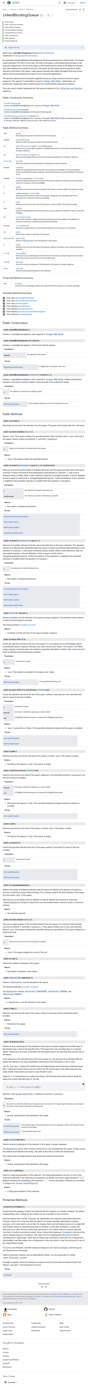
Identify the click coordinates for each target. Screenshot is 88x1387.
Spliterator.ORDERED (58, 991)
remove (19, 226)
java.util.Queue (24, 306)
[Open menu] (3, 2)
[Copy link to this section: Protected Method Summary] (35, 278)
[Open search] (59, 2)
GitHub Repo (35, 1331)
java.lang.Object (22, 303)
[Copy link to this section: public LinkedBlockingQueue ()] (32, 329)
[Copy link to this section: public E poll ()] (18, 823)
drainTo (18, 146)
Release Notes (8, 1334)
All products (7, 1367)
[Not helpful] (83, 9)
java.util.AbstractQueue (25, 298)
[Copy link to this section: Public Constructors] (30, 323)
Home (5, 9)
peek (17, 187)
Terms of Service (9, 1327)
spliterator (19, 238)
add (69, 649)
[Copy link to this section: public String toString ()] (26, 1170)
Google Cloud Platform (11, 1360)
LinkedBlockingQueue (11, 103)
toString (19, 268)
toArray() (14, 1066)
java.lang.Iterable (25, 314)
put (17, 208)
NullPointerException (11, 404)
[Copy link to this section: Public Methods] (24, 414)
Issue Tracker (64, 1327)
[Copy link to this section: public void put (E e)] (23, 842)
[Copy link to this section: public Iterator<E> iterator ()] (30, 613)
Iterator (78, 88)
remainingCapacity (23, 217)
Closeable (67, 1232)
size (17, 232)
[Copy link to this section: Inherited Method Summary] (34, 293)
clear (17, 133)
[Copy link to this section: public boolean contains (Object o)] (35, 432)
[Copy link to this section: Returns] (12, 455)
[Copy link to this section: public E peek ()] (19, 751)
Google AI (6, 1363)
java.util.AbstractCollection (26, 301)
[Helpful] (80, 9)
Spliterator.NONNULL (12, 994)
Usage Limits (7, 1331)
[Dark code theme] (83, 1084)
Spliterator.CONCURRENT (36, 991)
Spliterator (7, 238)
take (17, 245)
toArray (18, 253)
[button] (44, 47)
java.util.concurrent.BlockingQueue (32, 311)
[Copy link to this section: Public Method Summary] (30, 128)
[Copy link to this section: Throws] (12, 361)
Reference (29, 9)
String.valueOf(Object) (27, 1183)
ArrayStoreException (11, 1126)
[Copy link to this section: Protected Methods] (29, 1200)
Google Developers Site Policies (64, 1296)
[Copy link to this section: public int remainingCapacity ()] (32, 885)
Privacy (12, 1376)
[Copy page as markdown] (49, 15)
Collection (65, 88)
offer (18, 167)
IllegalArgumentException (13, 367)
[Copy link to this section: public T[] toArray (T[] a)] (27, 1041)
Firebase (6, 1356)
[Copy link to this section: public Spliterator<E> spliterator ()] (35, 977)
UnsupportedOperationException (16, 516)
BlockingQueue (19, 56)
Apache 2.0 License (34, 1296)
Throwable (8, 1275)
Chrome (6, 1352)
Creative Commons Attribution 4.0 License (65, 1294)
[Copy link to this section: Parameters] (16, 349)
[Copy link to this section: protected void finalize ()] (27, 1206)
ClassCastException (11, 522)
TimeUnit (36, 178)
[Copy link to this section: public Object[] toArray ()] (27, 1139)
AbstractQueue (45, 53)
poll (17, 193)
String (6, 268)
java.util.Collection (26, 309)
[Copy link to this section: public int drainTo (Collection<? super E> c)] (42, 540)
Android (5, 1349)
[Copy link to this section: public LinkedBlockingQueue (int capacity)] (42, 340)
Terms (5, 1376)
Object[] (6, 262)
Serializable (33, 56)
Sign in (82, 3)
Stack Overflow (65, 1331)
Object (25, 140)
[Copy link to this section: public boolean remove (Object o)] (35, 919)
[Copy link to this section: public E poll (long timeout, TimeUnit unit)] (41, 770)
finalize (17, 283)
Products (13, 9)
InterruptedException (11, 738)
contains (19, 140)
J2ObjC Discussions (38, 1327)
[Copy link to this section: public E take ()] (19, 1008)
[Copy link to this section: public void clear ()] (22, 421)
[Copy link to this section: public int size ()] (20, 958)
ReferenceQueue (61, 1248)
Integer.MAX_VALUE (52, 81)
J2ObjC (15, 2)
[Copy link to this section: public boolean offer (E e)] (28, 639)
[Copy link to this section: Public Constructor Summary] (35, 98)
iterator (18, 161)
